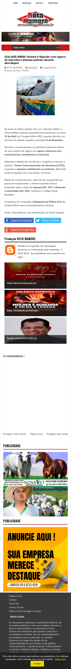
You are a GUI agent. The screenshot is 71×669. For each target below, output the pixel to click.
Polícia (25, 70)
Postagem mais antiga (57, 434)
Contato (13, 600)
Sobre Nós (14, 603)
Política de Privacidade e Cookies (25, 611)
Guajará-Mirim (49, 67)
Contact (40, 3)
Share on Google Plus (22, 230)
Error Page (53, 3)
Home (15, 3)
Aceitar (37, 663)
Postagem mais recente (14, 434)
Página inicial (36, 434)
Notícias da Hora (12, 70)
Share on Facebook (21, 220)
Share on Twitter (50, 220)
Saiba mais (60, 659)
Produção (26, 3)
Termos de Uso (16, 607)
